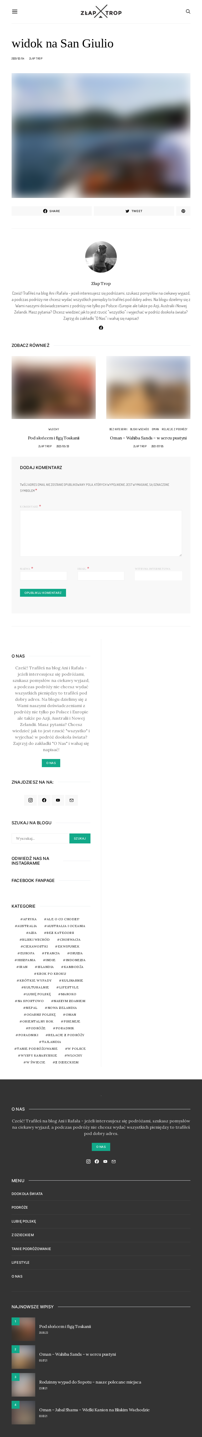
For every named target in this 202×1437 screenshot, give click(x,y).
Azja (33, 933)
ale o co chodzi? (63, 919)
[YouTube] (58, 800)
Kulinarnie (72, 980)
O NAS (17, 1276)
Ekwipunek (69, 946)
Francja (52, 953)
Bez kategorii (118, 429)
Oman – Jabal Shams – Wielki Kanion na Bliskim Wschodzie (94, 1409)
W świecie (36, 1062)
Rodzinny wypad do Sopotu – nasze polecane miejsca (90, 1382)
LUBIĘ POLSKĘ (24, 1221)
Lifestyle (69, 987)
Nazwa (26, 568)
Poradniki (28, 1035)
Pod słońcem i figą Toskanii (53, 437)
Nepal (32, 1008)
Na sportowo (31, 1001)
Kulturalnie (36, 987)
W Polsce (77, 1049)
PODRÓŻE (20, 1207)
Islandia (46, 967)
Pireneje (72, 1021)
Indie (51, 960)
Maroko (69, 994)
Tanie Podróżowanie (37, 1049)
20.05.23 (43, 1332)
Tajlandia (51, 1042)
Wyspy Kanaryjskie (39, 1055)
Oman (155, 429)
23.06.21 (43, 1388)
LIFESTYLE (20, 1262)
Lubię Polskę (38, 994)
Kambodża (74, 967)
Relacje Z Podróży (175, 429)
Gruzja (76, 953)
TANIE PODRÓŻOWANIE (31, 1249)
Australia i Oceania (66, 926)
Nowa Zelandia (62, 1008)
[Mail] (71, 800)
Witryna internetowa (152, 569)
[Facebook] (44, 800)
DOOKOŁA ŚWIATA (27, 1194)
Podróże (37, 1028)
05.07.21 (43, 1360)
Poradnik (65, 1028)
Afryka (30, 919)
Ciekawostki (35, 946)
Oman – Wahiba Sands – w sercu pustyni (148, 437)
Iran (23, 967)
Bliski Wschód (139, 429)
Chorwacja (70, 939)
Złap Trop (36, 58)
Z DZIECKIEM (67, 1062)
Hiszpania (26, 960)
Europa (27, 953)
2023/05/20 (63, 446)
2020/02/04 (18, 58)
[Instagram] (30, 800)
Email (83, 568)
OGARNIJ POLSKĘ (41, 1014)
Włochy (53, 429)
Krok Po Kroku (51, 974)
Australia (27, 926)
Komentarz (29, 506)
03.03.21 (43, 1416)
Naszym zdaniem (69, 1001)
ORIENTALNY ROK (38, 1021)
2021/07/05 (158, 446)
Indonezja (76, 960)
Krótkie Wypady (35, 980)
